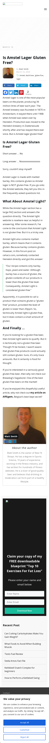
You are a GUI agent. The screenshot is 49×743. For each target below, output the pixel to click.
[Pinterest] (21, 92)
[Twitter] (10, 92)
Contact (6, 693)
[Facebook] (5, 92)
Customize (24, 730)
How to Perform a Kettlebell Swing (22, 677)
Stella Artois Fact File (14, 660)
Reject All (24, 737)
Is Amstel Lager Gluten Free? (24, 60)
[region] (24, 718)
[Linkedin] (16, 92)
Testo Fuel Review (13, 653)
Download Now (24, 610)
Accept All (24, 722)
